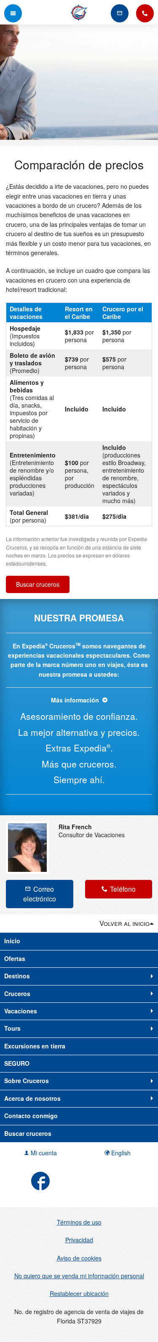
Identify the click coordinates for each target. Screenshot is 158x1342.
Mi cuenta (43, 1153)
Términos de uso (79, 1222)
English (120, 1153)
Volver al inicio (124, 923)
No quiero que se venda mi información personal (79, 1275)
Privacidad (79, 1240)
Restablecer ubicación (79, 1293)
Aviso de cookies (79, 1258)
